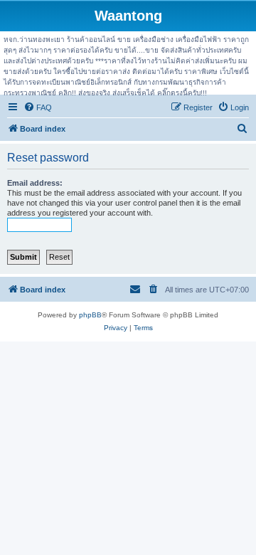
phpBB (90, 315)
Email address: (35, 183)
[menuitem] (37, 107)
